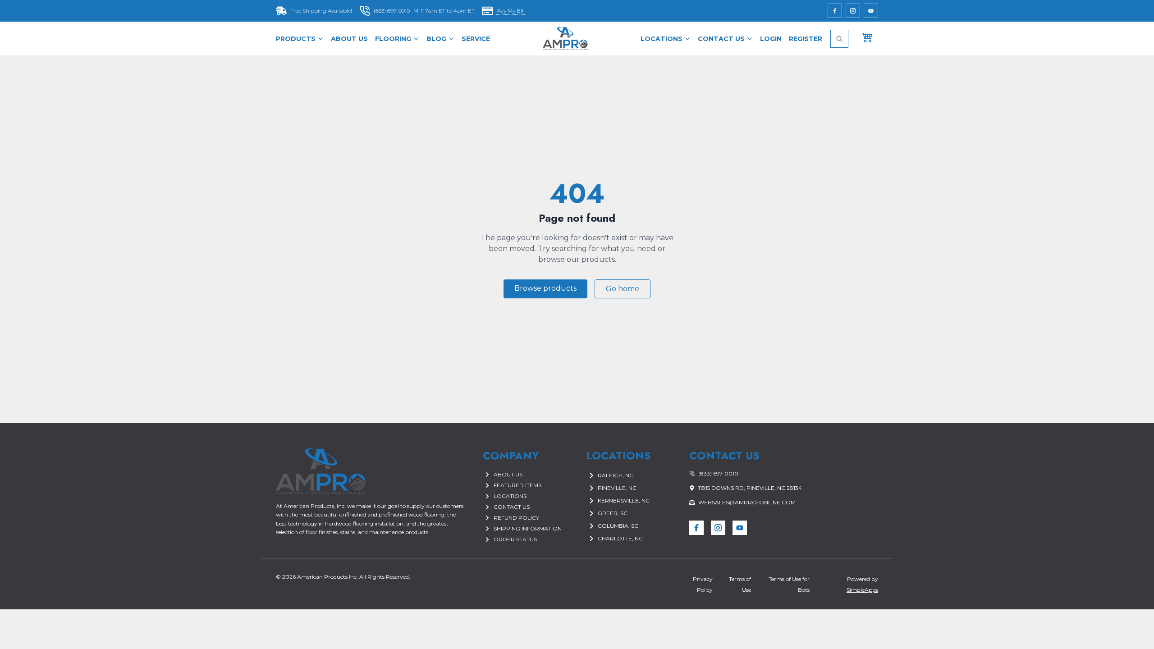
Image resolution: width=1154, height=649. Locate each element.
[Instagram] (853, 11)
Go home (622, 288)
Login (771, 39)
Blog (436, 39)
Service (476, 39)
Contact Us (721, 39)
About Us (349, 39)
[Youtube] (871, 11)
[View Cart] (867, 37)
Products (296, 39)
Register (805, 39)
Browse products (545, 288)
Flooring (393, 39)
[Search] (839, 39)
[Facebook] (835, 11)
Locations (661, 39)
